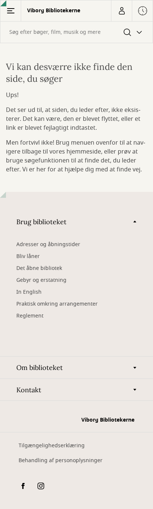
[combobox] (76, 32)
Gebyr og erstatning (41, 280)
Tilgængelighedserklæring (52, 446)
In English (29, 292)
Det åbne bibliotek (39, 268)
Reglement (29, 316)
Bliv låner (28, 256)
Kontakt (28, 390)
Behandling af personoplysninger (60, 460)
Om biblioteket (39, 367)
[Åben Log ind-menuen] (121, 10)
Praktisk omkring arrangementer (57, 304)
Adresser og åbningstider (48, 244)
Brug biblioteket (41, 222)
